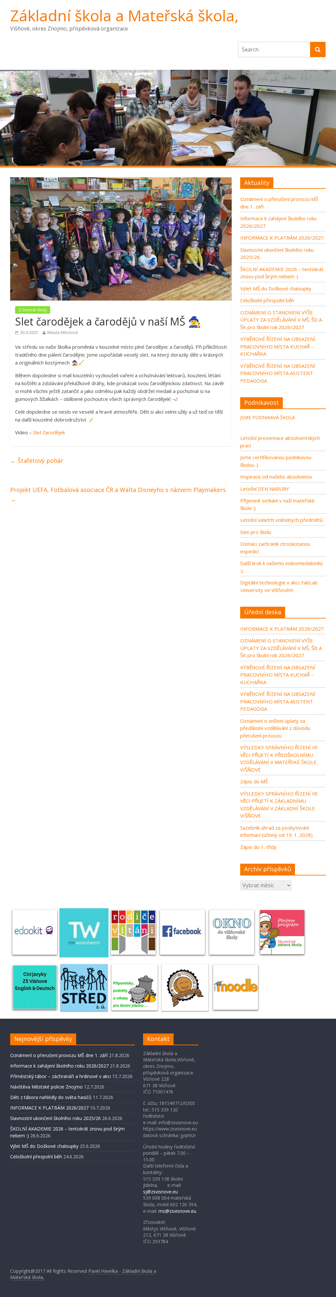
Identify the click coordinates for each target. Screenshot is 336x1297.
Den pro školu (255, 532)
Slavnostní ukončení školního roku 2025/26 (55, 1118)
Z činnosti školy (32, 310)
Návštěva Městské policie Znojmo (46, 1087)
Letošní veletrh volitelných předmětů (281, 520)
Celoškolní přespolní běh (267, 300)
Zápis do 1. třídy (258, 847)
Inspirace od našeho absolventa (276, 476)
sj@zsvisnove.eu (160, 1192)
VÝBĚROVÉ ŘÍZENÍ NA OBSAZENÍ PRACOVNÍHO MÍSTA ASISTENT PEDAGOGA (277, 373)
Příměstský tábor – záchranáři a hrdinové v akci (60, 1076)
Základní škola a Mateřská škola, (124, 15)
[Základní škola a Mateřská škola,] (168, 118)
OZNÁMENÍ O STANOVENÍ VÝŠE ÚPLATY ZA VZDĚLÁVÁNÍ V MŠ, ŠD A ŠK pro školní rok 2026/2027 (281, 319)
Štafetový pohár (36, 460)
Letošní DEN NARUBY (264, 488)
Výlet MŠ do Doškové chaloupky (275, 288)
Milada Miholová (62, 332)
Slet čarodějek (49, 432)
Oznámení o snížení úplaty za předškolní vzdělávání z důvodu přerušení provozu (275, 728)
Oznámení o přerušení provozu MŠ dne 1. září (59, 1055)
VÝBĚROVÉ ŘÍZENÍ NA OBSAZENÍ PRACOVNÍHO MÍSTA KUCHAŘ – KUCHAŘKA (277, 346)
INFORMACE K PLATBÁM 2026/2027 (282, 237)
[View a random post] (318, 174)
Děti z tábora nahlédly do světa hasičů (51, 1097)
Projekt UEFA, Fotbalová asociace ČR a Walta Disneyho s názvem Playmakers (118, 494)
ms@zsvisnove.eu (177, 1211)
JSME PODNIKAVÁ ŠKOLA (267, 417)
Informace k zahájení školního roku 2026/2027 (59, 1066)
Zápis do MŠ (254, 781)
